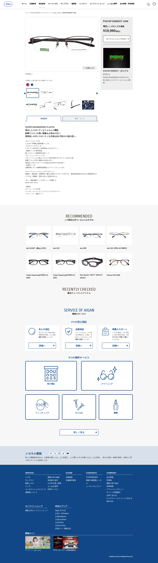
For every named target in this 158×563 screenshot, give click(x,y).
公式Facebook (60, 519)
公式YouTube (60, 525)
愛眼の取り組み (113, 483)
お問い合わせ (112, 495)
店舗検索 (69, 477)
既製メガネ (29, 483)
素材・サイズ (80, 118)
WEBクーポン (53, 489)
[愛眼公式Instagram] (59, 454)
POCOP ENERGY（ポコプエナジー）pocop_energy (45, 13)
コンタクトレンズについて (35, 489)
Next (97, 93)
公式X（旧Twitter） (62, 513)
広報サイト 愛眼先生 (63, 528)
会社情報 (110, 477)
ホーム (27, 13)
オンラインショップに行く (116, 39)
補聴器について (31, 492)
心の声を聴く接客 (54, 483)
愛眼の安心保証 (54, 477)
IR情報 (109, 480)
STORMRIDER (92, 477)
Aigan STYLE (60, 510)
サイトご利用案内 (113, 492)
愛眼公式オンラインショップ (36, 510)
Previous (25, 93)
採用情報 (110, 486)
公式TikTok (59, 522)
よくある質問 (53, 486)
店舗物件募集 (71, 480)
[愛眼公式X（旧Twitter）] (55, 454)
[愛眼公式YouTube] (67, 454)
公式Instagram (60, 516)
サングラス (29, 480)
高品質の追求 (53, 480)
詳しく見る (79, 432)
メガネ (27, 477)
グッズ (27, 486)
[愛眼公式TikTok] (63, 454)
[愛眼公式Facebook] (51, 454)
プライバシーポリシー (115, 489)
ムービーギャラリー (94, 486)
